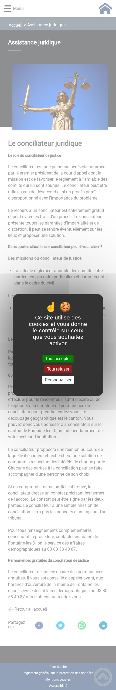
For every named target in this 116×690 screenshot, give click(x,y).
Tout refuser (58, 369)
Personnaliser (58, 380)
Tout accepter (58, 358)
